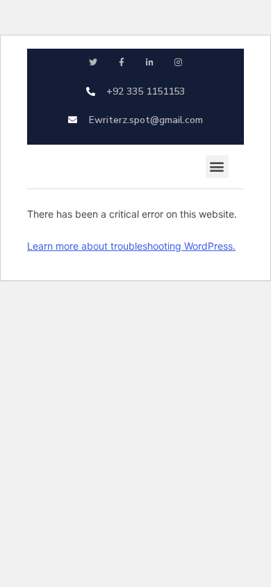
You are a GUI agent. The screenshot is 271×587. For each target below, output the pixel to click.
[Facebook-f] (121, 63)
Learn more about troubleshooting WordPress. (131, 246)
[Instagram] (178, 63)
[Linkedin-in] (150, 63)
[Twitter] (93, 63)
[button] (217, 166)
